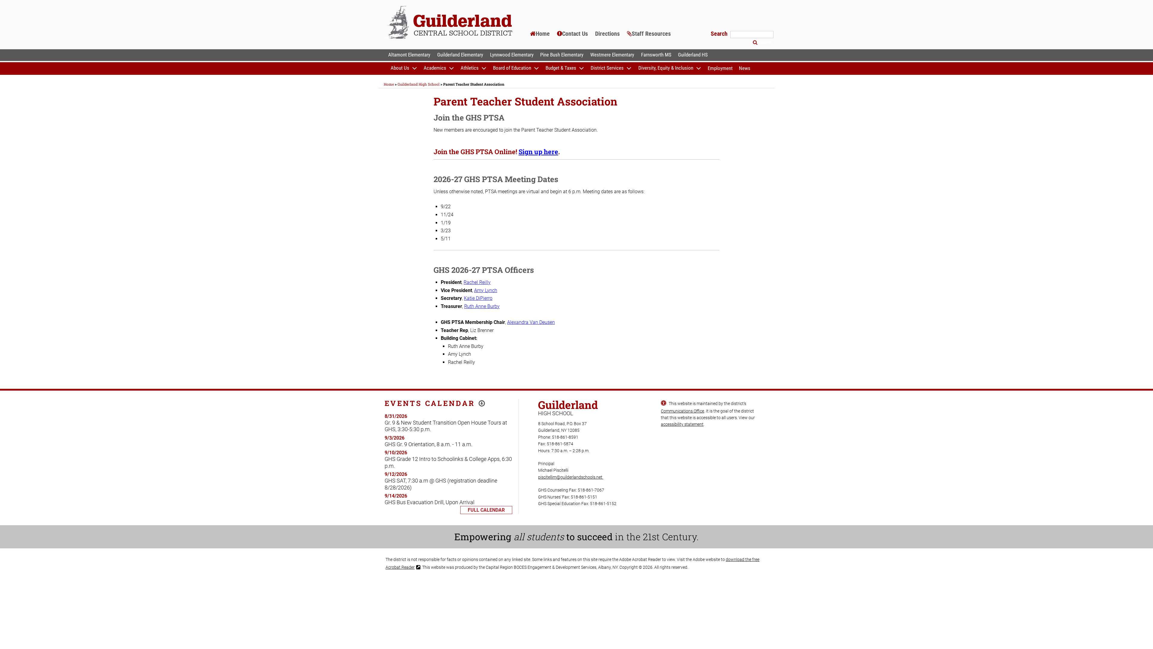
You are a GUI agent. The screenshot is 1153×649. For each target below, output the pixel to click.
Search (720, 33)
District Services (607, 68)
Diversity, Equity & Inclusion (665, 68)
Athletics (470, 68)
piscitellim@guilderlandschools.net (570, 477)
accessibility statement (682, 424)
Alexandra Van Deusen (531, 322)
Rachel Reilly (477, 282)
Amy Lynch (485, 290)
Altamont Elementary (409, 55)
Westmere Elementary (612, 55)
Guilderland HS (693, 55)
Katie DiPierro (478, 298)
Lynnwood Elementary (512, 55)
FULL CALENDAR (486, 510)
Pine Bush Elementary (561, 55)
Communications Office (682, 411)
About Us (400, 68)
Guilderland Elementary (460, 55)
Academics (435, 68)
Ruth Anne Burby (482, 306)
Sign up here (538, 151)
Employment (720, 68)
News (744, 68)
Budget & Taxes (561, 68)
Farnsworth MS (656, 55)
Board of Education (512, 68)
